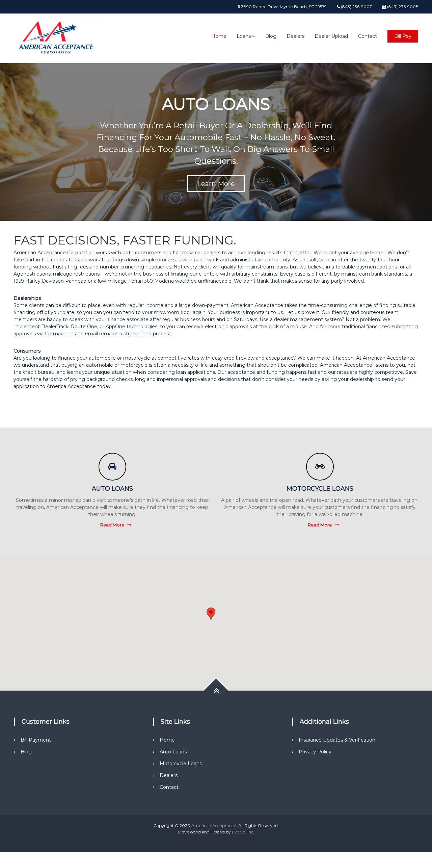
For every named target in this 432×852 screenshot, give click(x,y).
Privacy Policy (315, 752)
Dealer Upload (331, 36)
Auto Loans (173, 752)
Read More (112, 524)
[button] (211, 614)
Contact (367, 36)
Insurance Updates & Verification (337, 740)
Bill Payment (36, 740)
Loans (244, 36)
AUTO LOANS (112, 488)
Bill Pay (402, 36)
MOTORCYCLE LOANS (320, 488)
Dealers (295, 36)
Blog (270, 36)
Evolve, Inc (242, 831)
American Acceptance (213, 825)
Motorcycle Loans (181, 763)
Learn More (216, 184)
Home (218, 36)
